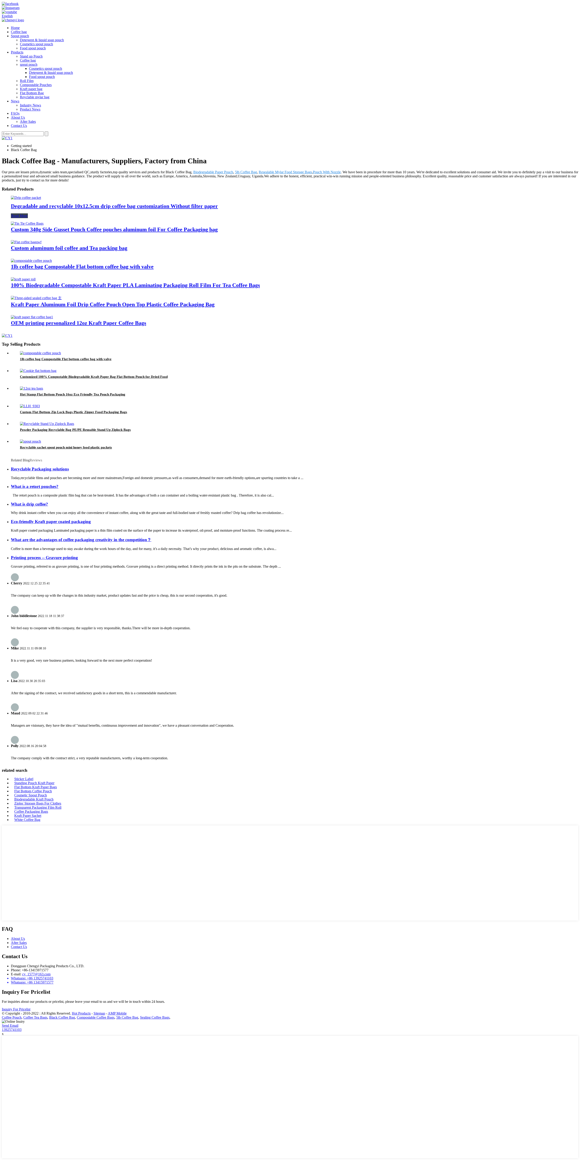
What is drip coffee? (29, 504)
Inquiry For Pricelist (16, 1009)
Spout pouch (20, 36)
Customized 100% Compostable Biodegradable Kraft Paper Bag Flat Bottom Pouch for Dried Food (94, 377)
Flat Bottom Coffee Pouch (33, 791)
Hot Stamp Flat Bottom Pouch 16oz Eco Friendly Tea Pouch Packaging (72, 394)
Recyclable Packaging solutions (40, 469)
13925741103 (12, 1030)
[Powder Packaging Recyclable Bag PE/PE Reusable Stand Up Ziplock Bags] (47, 424)
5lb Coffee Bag (246, 172)
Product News (30, 109)
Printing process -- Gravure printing (44, 557)
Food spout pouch (33, 48)
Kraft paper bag (31, 89)
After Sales (28, 121)
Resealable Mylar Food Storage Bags (285, 172)
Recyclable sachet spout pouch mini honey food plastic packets (66, 447)
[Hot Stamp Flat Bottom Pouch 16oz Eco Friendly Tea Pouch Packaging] (31, 388)
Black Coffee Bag (62, 1017)
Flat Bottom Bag (32, 93)
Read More (19, 216)
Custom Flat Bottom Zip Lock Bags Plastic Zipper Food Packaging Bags (73, 412)
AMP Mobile (117, 1013)
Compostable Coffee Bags (95, 1017)
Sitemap (99, 1013)
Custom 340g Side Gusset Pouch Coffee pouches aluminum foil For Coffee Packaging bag (114, 229)
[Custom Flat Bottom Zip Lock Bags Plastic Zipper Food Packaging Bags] (30, 406)
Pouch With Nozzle (327, 172)
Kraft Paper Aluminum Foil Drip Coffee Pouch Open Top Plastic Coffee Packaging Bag (113, 304)
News (15, 101)
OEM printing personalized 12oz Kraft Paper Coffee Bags (78, 323)
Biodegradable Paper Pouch (213, 172)
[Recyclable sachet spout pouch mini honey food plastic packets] (30, 441)
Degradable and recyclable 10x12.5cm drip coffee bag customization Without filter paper (114, 206)
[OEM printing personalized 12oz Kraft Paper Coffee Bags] (32, 317)
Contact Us (19, 126)
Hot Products (81, 1013)
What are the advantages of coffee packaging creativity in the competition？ (81, 539)
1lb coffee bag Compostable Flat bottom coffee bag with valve (82, 267)
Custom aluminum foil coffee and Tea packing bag (69, 248)
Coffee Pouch (12, 1017)
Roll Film (27, 81)
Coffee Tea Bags (35, 1017)
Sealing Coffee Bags (154, 1017)
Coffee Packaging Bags (31, 811)
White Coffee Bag (27, 820)
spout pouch (28, 64)
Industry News (30, 105)
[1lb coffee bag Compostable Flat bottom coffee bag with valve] (31, 261)
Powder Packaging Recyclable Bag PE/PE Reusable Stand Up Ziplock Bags (75, 430)
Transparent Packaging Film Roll (37, 807)
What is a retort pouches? (34, 486)
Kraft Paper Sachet (27, 816)
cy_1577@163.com (36, 974)
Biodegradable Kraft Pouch (33, 799)
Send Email (10, 1025)
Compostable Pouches (36, 85)
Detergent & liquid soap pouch (42, 40)
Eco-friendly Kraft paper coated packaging (51, 521)
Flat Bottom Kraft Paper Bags (35, 787)
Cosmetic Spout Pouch (30, 795)
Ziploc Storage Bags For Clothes (37, 803)
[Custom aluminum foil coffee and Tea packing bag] (26, 242)
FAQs (15, 113)
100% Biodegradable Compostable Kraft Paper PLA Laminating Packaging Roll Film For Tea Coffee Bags (135, 285)
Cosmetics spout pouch (36, 44)
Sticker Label (23, 779)
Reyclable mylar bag (34, 97)
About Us (18, 117)
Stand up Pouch (31, 56)
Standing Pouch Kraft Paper (34, 783)
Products (17, 52)
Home (15, 28)
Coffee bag (19, 32)
